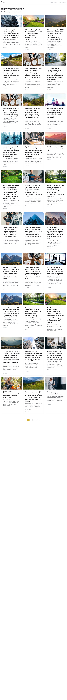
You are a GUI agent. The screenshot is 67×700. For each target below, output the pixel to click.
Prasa (3, 2)
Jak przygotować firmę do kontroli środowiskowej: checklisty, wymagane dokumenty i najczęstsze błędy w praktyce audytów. (11, 112)
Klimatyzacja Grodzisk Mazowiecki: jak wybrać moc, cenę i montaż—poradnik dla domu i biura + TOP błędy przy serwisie (55, 355)
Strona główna (62, 2)
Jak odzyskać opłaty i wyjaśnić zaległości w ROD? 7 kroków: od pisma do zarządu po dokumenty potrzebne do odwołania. (11, 33)
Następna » (36, 419)
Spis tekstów (54, 2)
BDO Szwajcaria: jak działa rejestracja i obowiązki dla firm (55, 148)
